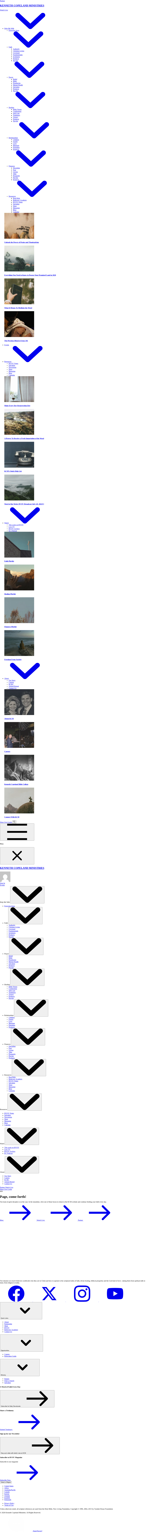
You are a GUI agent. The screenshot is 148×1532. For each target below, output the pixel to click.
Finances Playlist (10, 627)
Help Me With (9, 28)
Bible (15, 81)
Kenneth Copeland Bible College (16, 784)
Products (16, 59)
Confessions (17, 111)
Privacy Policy (9, 1503)
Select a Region (6, 1482)
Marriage (16, 145)
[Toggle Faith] (25, 915)
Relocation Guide (10, 1356)
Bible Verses (17, 109)
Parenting (16, 147)
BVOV (6, 1328)
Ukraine (7, 1496)
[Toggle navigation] (17, 832)
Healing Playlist (10, 594)
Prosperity (16, 176)
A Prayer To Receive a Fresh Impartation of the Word (24, 438)
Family (15, 142)
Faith (10, 47)
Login (10, 1189)
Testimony (16, 115)
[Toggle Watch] (22, 1136)
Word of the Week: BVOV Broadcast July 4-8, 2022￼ (24, 504)
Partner (2, 1)
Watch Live (4, 10)
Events (6, 345)
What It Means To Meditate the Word (18, 308)
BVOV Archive (14, 529)
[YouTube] (115, 1301)
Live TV (12, 527)
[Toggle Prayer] (26, 946)
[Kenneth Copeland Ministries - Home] (74, 1277)
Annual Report (14, 686)
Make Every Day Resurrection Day (17, 406)
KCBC (11, 684)
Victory (15, 117)
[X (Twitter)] (49, 1301)
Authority (16, 49)
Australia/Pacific (10, 1490)
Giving (15, 172)
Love (15, 144)
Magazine (16, 208)
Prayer (11, 77)
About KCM (9, 719)
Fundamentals (18, 55)
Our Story (12, 680)
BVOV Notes (18, 202)
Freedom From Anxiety (13, 659)
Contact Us (12, 688)
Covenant (16, 53)
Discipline (16, 168)
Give (6, 1189)
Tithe (14, 174)
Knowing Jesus (14, 30)
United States (8, 1486)
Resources (12, 196)
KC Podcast (13, 531)
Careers (11, 682)
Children (16, 140)
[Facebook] (16, 1301)
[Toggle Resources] (29, 1067)
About (6, 678)
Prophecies (16, 83)
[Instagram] (82, 1301)
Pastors (6, 1379)
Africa (6, 1488)
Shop (15, 206)
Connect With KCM (11, 817)
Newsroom (12, 367)
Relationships (13, 138)
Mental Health (18, 85)
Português (7, 1500)
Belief (15, 79)
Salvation (16, 87)
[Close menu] (17, 855)
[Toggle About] (22, 1164)
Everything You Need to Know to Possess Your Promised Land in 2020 (30, 275)
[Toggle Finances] (28, 1036)
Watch (6, 523)
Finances (12, 166)
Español (7, 1498)
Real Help (16, 198)
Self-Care (16, 113)
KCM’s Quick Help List (13, 471)
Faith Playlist (9, 561)
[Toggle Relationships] (31, 1008)
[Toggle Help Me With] (27, 894)
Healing (11, 107)
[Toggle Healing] (27, 977)
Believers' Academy (15, 1079)
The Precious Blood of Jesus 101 (16, 341)
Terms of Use (9, 1505)
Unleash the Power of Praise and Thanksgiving (21, 242)
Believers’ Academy (20, 200)
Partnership (8, 1324)
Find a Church (9, 1381)
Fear (14, 170)
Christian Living (18, 51)
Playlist (15, 61)
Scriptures (16, 57)
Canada (7, 1492)
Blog (14, 210)
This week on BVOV (16, 525)
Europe (6, 1494)
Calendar (16, 212)
